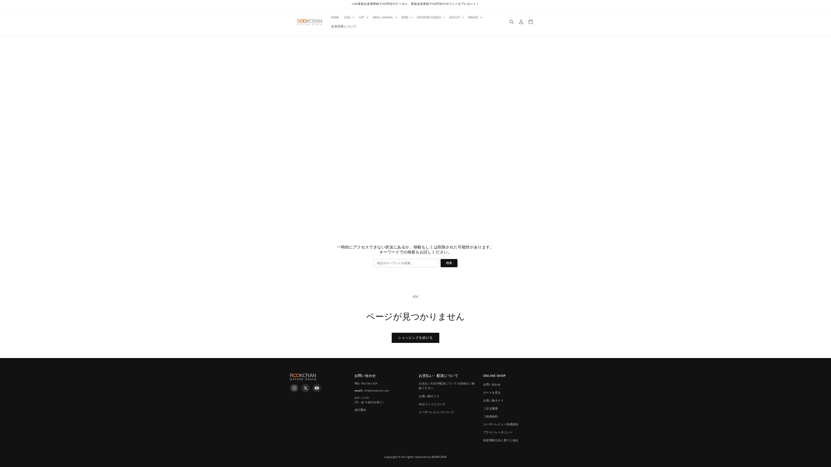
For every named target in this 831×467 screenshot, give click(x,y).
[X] (305, 388)
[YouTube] (316, 388)
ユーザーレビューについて (436, 412)
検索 (449, 263)
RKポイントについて (432, 404)
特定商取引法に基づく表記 (501, 440)
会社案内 (360, 410)
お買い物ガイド (429, 396)
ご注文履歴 (490, 408)
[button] (349, 17)
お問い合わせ (492, 384)
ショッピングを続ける (415, 338)
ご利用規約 (490, 416)
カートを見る (492, 392)
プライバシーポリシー (498, 432)
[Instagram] (294, 388)
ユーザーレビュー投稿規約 (501, 424)
